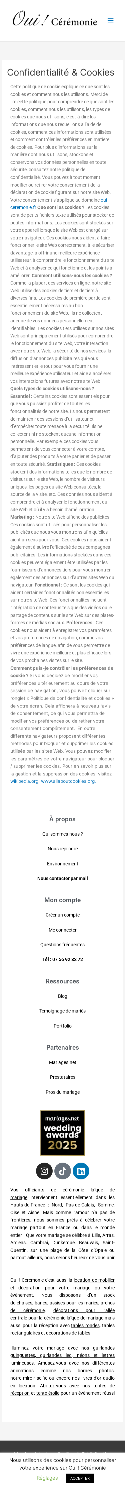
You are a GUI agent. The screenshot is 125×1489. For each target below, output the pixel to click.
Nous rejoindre (63, 848)
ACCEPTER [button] (80, 1478)
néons (83, 1355)
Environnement (62, 863)
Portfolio (63, 1026)
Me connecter (63, 930)
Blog (62, 996)
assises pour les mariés (74, 1302)
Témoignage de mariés (62, 1011)
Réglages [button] (47, 1478)
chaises (24, 1302)
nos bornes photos (88, 1370)
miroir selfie (35, 1378)
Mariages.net (62, 1062)
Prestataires (62, 1077)
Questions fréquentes (62, 944)
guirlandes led (56, 1355)
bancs (41, 1302)
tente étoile (47, 1393)
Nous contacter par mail (62, 878)
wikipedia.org (24, 781)
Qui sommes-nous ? (62, 834)
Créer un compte (63, 915)
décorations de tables (68, 1333)
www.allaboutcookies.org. (68, 781)
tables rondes (85, 1325)
